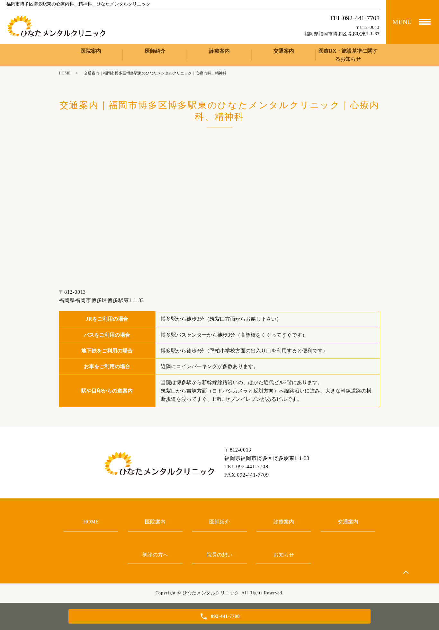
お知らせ (283, 554)
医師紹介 (155, 51)
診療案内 (219, 51)
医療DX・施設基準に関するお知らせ (348, 55)
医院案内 (91, 51)
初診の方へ (155, 554)
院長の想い (219, 554)
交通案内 (283, 51)
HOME (64, 73)
